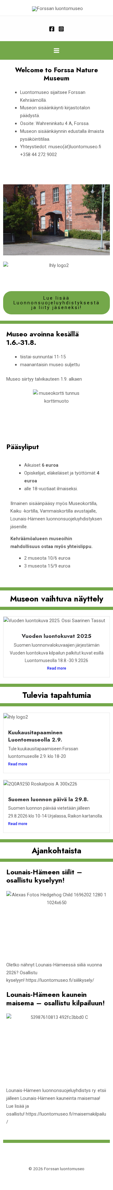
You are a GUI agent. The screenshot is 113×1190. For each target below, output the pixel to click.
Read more (56, 668)
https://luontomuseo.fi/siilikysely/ (60, 980)
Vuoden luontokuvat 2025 (56, 636)
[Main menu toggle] (56, 50)
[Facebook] (52, 29)
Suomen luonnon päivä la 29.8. (48, 799)
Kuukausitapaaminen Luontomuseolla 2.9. (35, 736)
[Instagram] (61, 29)
